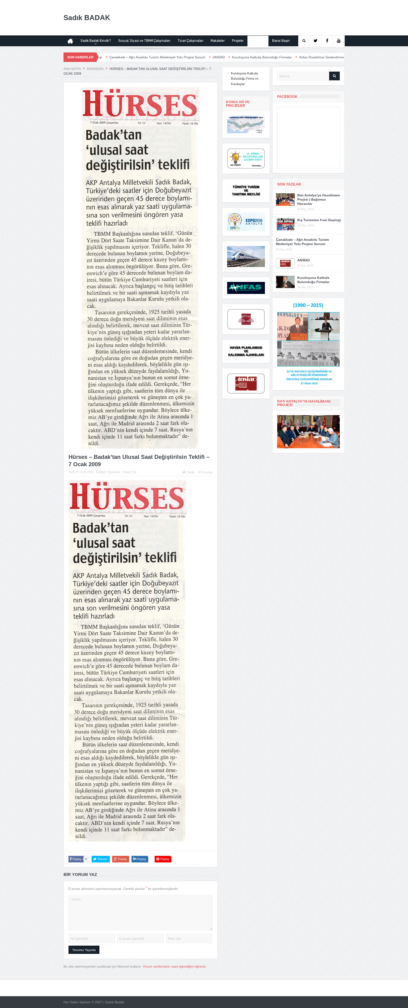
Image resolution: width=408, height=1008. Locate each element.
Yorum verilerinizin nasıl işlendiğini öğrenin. (175, 966)
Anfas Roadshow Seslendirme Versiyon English (277, 57)
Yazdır (191, 472)
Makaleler (218, 41)
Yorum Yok (129, 472)
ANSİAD (162, 57)
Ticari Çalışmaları (190, 41)
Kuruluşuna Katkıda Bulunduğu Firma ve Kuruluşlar (244, 79)
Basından (258, 41)
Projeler (238, 41)
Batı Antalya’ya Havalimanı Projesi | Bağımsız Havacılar (318, 199)
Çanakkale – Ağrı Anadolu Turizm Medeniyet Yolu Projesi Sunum (100, 57)
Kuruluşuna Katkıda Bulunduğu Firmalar (205, 57)
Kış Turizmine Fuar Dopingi (319, 220)
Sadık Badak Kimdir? (96, 41)
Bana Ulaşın (281, 41)
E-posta (207, 472)
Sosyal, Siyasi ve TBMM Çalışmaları (144, 41)
